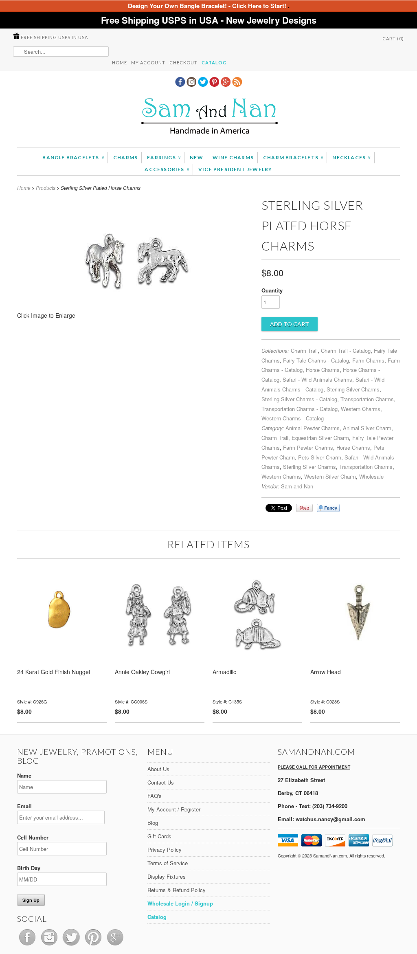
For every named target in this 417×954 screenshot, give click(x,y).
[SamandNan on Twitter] (203, 84)
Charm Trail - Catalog (346, 350)
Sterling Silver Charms (353, 389)
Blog (152, 823)
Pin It (304, 508)
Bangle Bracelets (73, 157)
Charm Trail (304, 350)
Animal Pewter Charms (312, 428)
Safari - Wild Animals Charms (317, 379)
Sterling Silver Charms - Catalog (299, 399)
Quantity (272, 290)
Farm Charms (368, 360)
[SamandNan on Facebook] (181, 84)
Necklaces (351, 157)
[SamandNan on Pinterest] (215, 84)
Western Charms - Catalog (292, 418)
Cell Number (32, 837)
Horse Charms (323, 370)
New (196, 157)
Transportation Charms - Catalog (299, 409)
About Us (158, 769)
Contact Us (160, 782)
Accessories (167, 169)
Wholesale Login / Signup (180, 903)
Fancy (328, 508)
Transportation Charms (367, 399)
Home (119, 62)
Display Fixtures (166, 876)
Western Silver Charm (330, 476)
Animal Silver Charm (367, 428)
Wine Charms (233, 157)
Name (24, 775)
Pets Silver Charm (319, 457)
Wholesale (371, 476)
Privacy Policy (164, 849)
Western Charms (360, 409)
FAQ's (154, 796)
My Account (148, 62)
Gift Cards (159, 836)
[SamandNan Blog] (237, 84)
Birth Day (28, 868)
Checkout (183, 62)
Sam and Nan (297, 486)
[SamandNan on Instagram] (192, 84)
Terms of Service (167, 863)
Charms (125, 157)
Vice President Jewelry (235, 169)
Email (24, 806)
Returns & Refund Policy (176, 890)
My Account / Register (173, 809)
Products (45, 187)
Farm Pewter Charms (308, 447)
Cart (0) (393, 38)
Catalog (214, 62)
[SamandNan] (208, 117)
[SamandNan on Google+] (226, 84)
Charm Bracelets (293, 157)
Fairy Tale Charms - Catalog (316, 360)
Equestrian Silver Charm (320, 438)
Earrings (163, 157)
